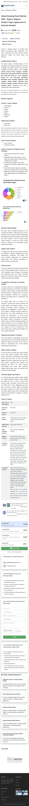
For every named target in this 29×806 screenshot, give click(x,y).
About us (17, 779)
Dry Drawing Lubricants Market (11, 694)
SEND (14, 637)
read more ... (8, 783)
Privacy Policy (3, 799)
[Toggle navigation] (26, 6)
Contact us (17, 782)
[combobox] (5, 616)
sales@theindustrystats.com (11, 1)
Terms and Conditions (5, 797)
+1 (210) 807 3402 (24, 1)
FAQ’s (2, 794)
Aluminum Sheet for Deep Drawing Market (12, 680)
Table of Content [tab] (15, 38)
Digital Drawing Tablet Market (11, 720)
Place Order (15, 548)
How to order (3, 791)
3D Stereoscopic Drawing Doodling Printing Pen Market (13, 734)
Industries (17, 785)
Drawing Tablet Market (9, 707)
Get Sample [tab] (7, 44)
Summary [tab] (5, 38)
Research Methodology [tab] (9, 41)
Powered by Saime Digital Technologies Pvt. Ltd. (14, 804)
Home (2, 10)
